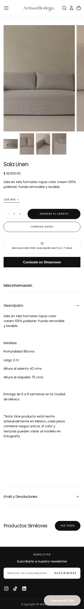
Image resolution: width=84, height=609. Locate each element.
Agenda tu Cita (62, 600)
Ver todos (67, 525)
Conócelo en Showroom (42, 262)
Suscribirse (65, 573)
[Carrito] (78, 8)
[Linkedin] (24, 588)
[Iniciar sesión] (71, 8)
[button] (6, 8)
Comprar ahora (42, 226)
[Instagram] (6, 588)
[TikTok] (15, 588)
